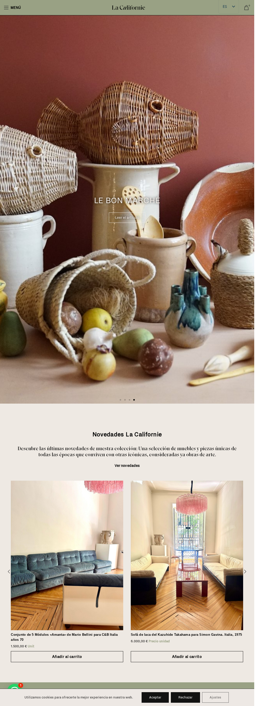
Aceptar (155, 697)
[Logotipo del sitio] (128, 7)
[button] (120, 400)
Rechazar (185, 697)
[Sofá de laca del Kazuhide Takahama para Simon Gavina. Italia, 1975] (187, 555)
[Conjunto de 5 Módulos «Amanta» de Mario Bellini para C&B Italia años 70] (67, 555)
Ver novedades (127, 466)
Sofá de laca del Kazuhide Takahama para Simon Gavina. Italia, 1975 (186, 635)
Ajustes (215, 697)
